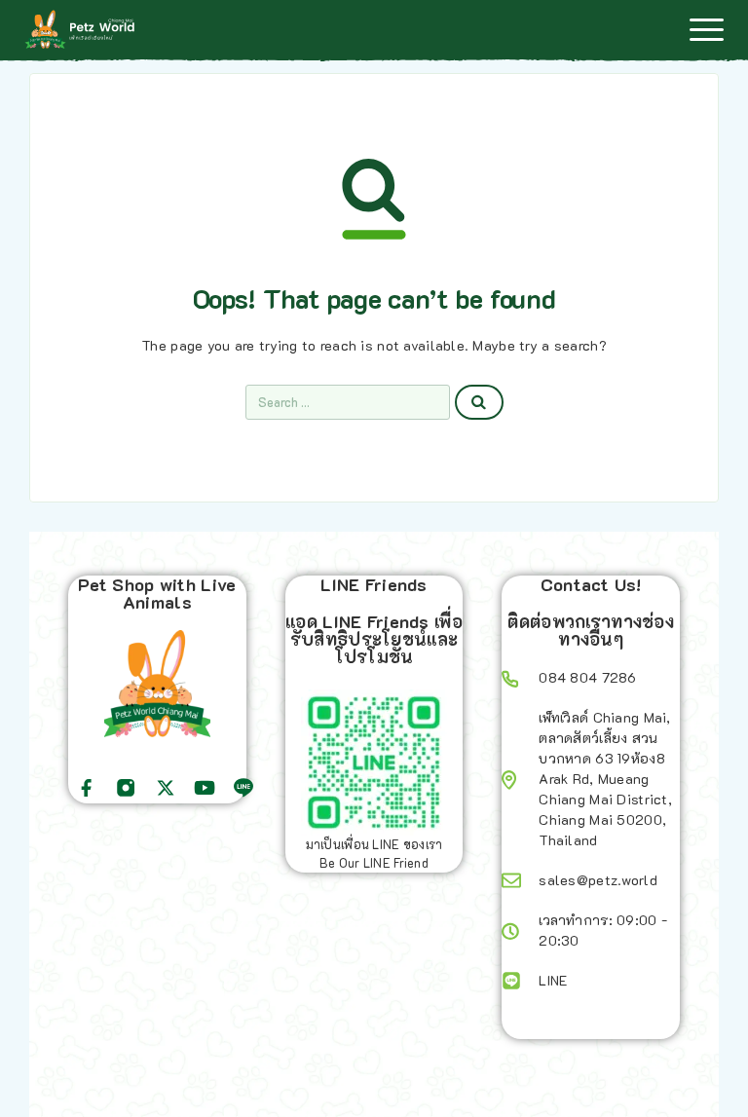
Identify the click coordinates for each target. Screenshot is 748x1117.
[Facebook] (86, 787)
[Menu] (706, 29)
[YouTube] (204, 787)
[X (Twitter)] (165, 787)
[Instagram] (125, 787)
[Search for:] (347, 402)
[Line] (243, 787)
